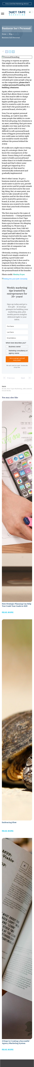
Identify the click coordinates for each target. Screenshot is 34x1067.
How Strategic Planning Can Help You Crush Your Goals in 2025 (17, 509)
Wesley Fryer (19, 274)
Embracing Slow (17, 727)
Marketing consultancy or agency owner (18, 352)
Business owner (15, 347)
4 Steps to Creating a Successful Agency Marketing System (17, 946)
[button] (17, 348)
